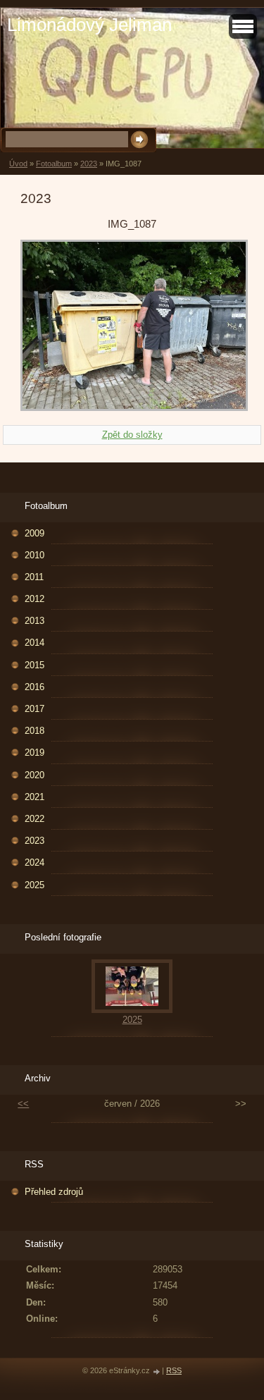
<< (23, 1103)
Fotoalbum (54, 163)
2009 (34, 533)
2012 (34, 599)
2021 (34, 797)
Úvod (18, 163)
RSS (174, 1370)
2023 (88, 163)
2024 (34, 862)
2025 (34, 885)
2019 (34, 752)
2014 (34, 642)
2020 (34, 775)
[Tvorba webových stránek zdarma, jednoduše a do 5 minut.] (157, 1371)
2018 (34, 730)
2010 (34, 555)
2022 (34, 818)
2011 (34, 577)
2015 (34, 665)
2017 (34, 709)
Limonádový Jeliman (89, 25)
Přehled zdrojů (54, 1191)
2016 (34, 687)
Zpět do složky (132, 434)
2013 (34, 620)
